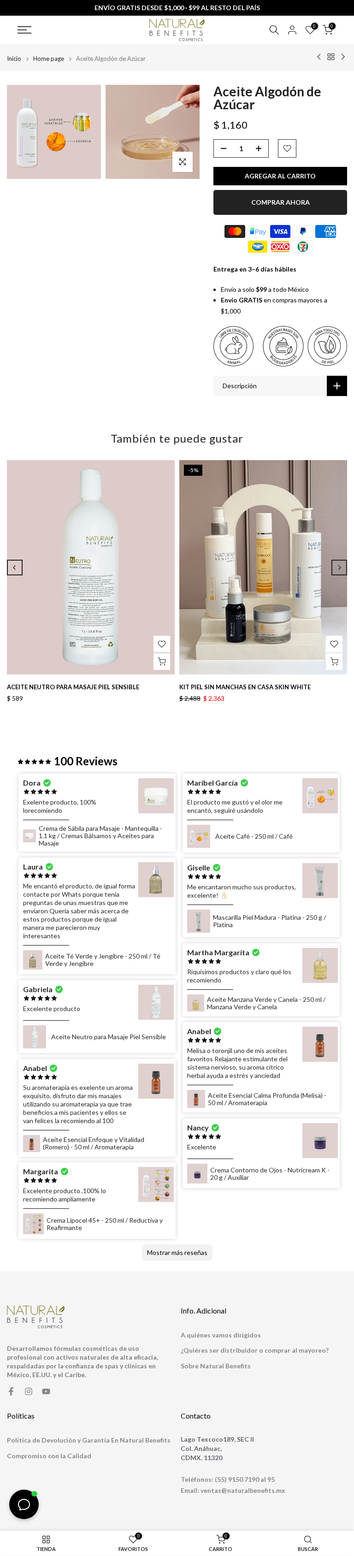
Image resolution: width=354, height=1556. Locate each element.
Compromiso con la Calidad (49, 1456)
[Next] (339, 567)
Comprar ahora (280, 202)
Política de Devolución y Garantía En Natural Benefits (89, 1440)
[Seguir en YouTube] (46, 1391)
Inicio (14, 59)
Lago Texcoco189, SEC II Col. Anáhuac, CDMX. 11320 (217, 1448)
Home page (48, 59)
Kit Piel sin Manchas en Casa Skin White (245, 687)
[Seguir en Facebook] (11, 1391)
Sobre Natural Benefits (216, 1366)
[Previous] (15, 567)
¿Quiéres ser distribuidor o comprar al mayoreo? (255, 1350)
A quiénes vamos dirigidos (221, 1335)
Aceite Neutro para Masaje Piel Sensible (73, 687)
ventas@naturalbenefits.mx (243, 1490)
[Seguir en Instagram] (28, 1391)
